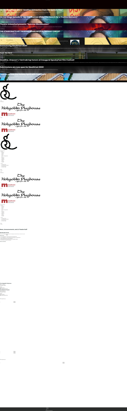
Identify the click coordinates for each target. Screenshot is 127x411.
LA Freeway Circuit (4, 164)
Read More (2, 14)
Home (1, 100)
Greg (1, 11)
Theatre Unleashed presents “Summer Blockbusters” (24, 24)
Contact (1, 170)
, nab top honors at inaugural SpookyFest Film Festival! (37, 60)
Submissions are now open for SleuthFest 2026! (22, 67)
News (46, 6)
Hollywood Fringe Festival (5, 156)
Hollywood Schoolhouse (4, 312)
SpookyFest (3, 160)
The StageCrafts (51, 410)
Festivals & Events (3, 150)
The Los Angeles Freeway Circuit (5, 327)
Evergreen (8, 54)
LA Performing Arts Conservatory (5, 377)
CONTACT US (3, 306)
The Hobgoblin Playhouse (4, 337)
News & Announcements (9, 25)
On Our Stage (8, 11)
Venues (1, 117)
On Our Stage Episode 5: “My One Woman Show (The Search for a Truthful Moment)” (39, 17)
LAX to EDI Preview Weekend (5, 165)
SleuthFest (3, 153)
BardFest (3, 154)
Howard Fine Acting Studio (4, 313)
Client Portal (48, 8)
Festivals (2, 151)
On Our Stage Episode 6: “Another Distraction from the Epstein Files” (31, 10)
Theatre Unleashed (3, 334)
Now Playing (2, 101)
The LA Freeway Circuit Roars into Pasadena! (21, 38)
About (46, 7)
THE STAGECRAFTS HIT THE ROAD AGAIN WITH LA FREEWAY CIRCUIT (30, 31)
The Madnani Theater (3, 323)
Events (2, 163)
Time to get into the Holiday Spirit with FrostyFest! (23, 74)
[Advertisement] (20, 247)
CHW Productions (3, 349)
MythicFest (3, 158)
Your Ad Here (6, 53)
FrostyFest (3, 161)
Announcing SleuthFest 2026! (13, 45)
